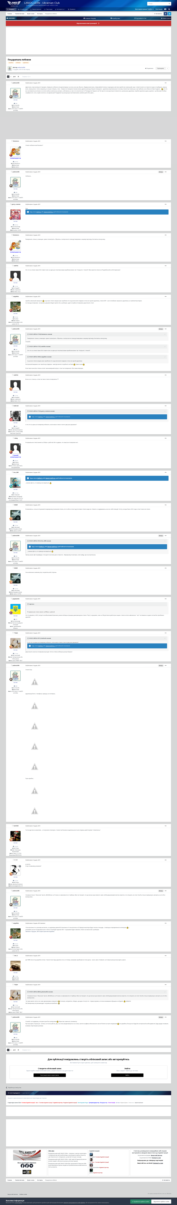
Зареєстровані (139, 1102)
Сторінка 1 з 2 (26, 76)
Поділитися (149, 68)
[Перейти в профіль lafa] (91, 1159)
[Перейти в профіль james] (91, 1170)
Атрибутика (24, 9)
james (91, 1172)
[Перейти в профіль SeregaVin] (91, 1154)
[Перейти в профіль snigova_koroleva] (91, 1164)
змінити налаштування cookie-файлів (74, 1202)
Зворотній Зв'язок (156, 1155)
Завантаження (36, 9)
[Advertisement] (88, 41)
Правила (72, 9)
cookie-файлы (18, 1202)
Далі (14, 76)
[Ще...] (166, 83)
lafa (90, 1162)
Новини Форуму (47, 18)
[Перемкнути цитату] (28, 334)
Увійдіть (38, 212)
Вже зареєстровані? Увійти (144, 9)
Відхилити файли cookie (161, 1201)
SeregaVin (92, 1157)
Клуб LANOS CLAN (151, 18)
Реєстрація (159, 9)
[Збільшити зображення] (162, 89)
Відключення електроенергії (87, 23)
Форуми (11, 9)
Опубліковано (32, 83)
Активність (60, 9)
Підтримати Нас (97, 18)
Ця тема (163, 3)
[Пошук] (169, 4)
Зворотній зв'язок (12, 1194)
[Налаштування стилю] (165, 9)
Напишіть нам (156, 1158)
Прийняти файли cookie (141, 1201)
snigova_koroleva (94, 1167)
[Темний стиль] (169, 9)
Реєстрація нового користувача (49, 1075)
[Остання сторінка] (18, 76)
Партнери (49, 9)
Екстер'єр (27, 69)
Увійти (127, 1075)
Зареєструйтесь (48, 212)
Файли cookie (23, 1194)
